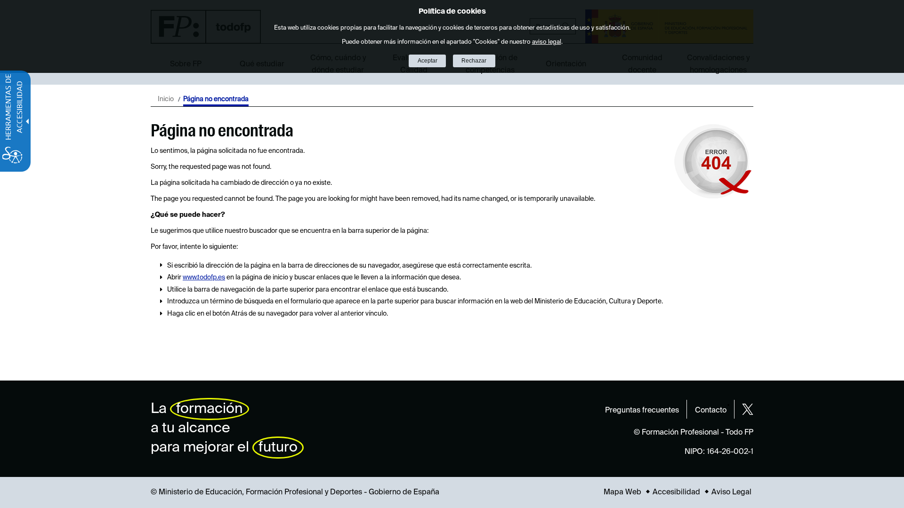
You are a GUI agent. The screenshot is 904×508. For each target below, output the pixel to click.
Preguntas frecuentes (642, 410)
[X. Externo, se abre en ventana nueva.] (747, 409)
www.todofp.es (204, 277)
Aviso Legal (731, 492)
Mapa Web (622, 492)
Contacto (710, 410)
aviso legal (546, 42)
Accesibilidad (676, 492)
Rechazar (473, 60)
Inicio (166, 99)
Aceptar (427, 60)
